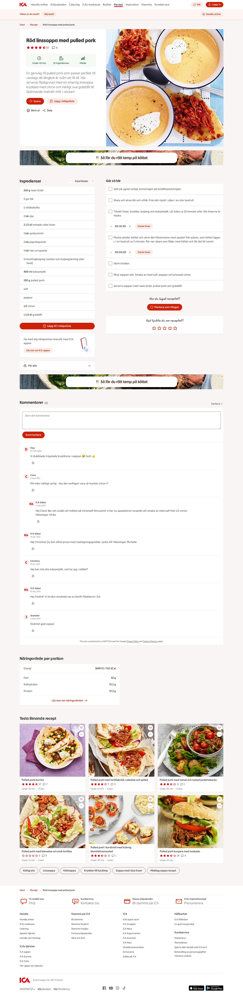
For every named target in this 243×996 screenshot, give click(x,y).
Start (22, 24)
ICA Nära (127, 928)
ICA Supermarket (131, 933)
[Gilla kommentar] (33, 462)
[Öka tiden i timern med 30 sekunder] (129, 226)
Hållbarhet (180, 913)
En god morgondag (184, 924)
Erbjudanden (58, 4)
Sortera (215, 403)
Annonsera (128, 952)
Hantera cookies (182, 955)
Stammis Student (80, 924)
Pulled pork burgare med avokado (180, 851)
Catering (74, 4)
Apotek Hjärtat (27, 933)
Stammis (146, 4)
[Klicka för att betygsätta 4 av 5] (170, 328)
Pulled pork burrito (33, 779)
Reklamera (180, 938)
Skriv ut (35, 110)
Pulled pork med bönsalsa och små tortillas (47, 851)
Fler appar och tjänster (31, 965)
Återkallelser (180, 942)
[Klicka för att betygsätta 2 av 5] (159, 328)
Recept (118, 4)
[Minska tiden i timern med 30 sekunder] (111, 226)
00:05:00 (120, 252)
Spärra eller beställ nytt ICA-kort (190, 947)
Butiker (107, 4)
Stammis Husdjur (79, 928)
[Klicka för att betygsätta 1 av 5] (154, 328)
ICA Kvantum (129, 938)
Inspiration (132, 4)
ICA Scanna (25, 956)
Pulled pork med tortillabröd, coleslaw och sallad (119, 779)
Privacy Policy (133, 641)
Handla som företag (30, 938)
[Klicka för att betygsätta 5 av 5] (175, 328)
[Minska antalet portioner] (70, 181)
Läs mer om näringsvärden (67, 700)
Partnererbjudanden (81, 933)
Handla (24, 913)
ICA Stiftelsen (181, 919)
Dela (49, 110)
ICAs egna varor (131, 919)
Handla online (39, 4)
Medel (83, 63)
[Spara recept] (81, 727)
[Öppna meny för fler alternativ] (81, 734)
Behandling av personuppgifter (190, 952)
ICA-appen (25, 952)
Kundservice (162, 4)
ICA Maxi (127, 942)
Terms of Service (150, 641)
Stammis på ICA (80, 913)
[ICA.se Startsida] (23, 5)
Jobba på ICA (129, 956)
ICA (125, 913)
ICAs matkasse (91, 4)
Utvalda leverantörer (133, 947)
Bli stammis (77, 919)
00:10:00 (120, 226)
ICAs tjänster (27, 946)
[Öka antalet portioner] (93, 181)
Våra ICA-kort (78, 938)
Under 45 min (39, 63)
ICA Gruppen (129, 924)
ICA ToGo (24, 961)
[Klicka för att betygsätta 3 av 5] (164, 328)
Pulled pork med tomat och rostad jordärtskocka (188, 779)
